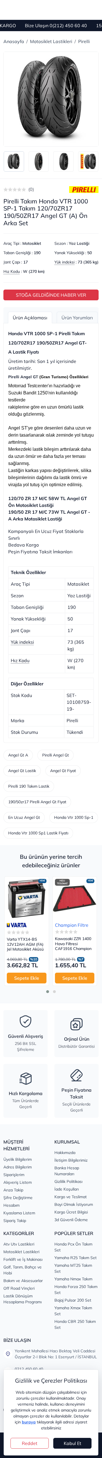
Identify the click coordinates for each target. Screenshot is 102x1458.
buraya (29, 1422)
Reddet (29, 1443)
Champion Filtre (71, 925)
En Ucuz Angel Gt (24, 817)
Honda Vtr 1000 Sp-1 (73, 817)
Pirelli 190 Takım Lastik (28, 786)
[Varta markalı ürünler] (17, 925)
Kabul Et (72, 1443)
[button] (47, 991)
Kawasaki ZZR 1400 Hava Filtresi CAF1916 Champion (73, 943)
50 (89, 252)
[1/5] (5, 189)
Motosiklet (31, 243)
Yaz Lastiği (79, 243)
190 (37, 252)
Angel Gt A (18, 755)
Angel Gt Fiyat (63, 770)
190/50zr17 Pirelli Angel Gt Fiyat (37, 801)
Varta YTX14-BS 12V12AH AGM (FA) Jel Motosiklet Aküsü (25, 944)
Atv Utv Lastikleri (18, 1244)
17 (25, 262)
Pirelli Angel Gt (55, 755)
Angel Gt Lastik (22, 770)
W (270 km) (34, 271)
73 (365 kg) (88, 262)
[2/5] (7, 189)
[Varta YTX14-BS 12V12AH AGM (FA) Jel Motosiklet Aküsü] (27, 899)
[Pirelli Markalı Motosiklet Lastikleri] (84, 189)
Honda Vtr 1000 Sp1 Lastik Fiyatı (38, 833)
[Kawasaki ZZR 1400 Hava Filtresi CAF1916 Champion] (75, 899)
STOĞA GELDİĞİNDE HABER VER (51, 295)
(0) (31, 189)
